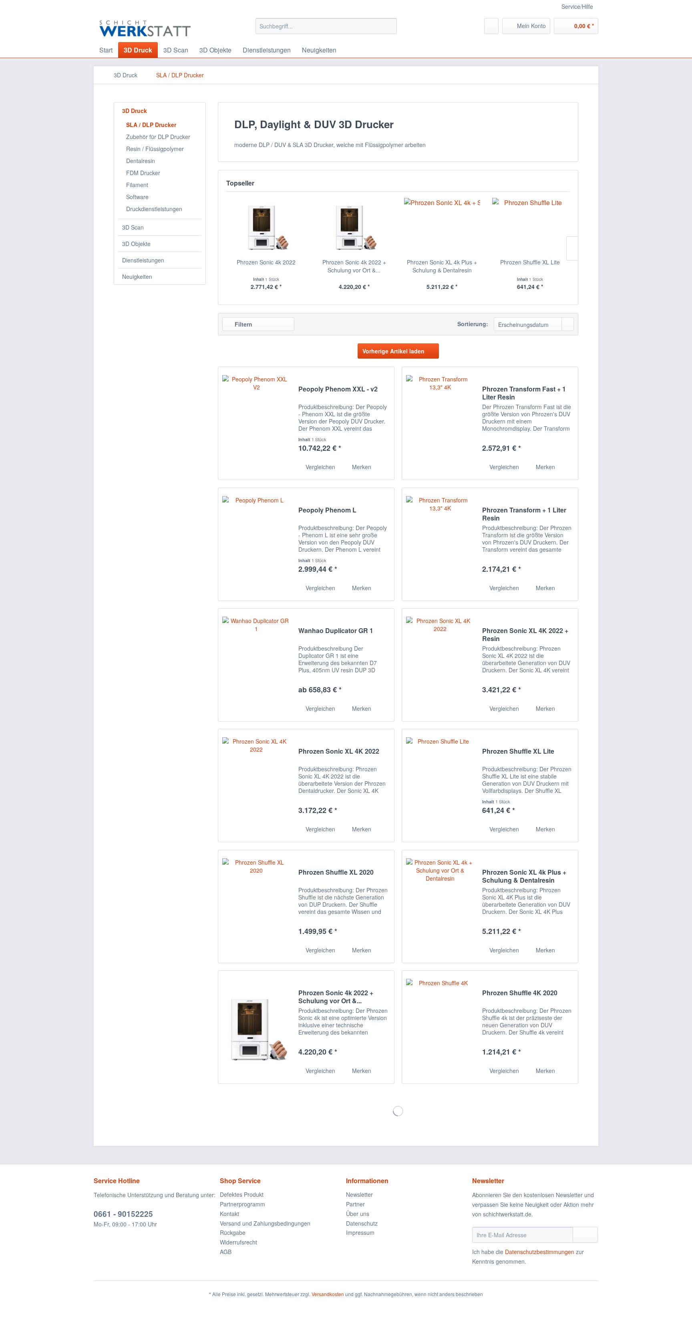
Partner (355, 1204)
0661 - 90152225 (123, 1213)
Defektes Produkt (242, 1194)
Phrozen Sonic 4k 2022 (266, 262)
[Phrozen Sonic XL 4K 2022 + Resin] (440, 665)
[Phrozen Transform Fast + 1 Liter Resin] (440, 423)
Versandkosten (328, 1294)
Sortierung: (472, 324)
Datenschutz (362, 1223)
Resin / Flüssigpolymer (155, 149)
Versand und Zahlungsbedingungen (265, 1223)
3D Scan (133, 227)
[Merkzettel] (491, 26)
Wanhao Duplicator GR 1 (335, 631)
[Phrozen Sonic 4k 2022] (266, 226)
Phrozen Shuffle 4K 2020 (519, 993)
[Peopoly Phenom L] (256, 544)
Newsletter (359, 1194)
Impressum (360, 1232)
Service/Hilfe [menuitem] (577, 6)
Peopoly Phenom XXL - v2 (338, 389)
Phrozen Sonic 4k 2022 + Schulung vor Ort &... (354, 266)
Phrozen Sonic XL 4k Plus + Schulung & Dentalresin (442, 266)
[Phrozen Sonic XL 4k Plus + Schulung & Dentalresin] (442, 226)
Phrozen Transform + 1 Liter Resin (524, 514)
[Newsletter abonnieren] (585, 1235)
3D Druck (134, 111)
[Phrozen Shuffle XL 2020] (256, 906)
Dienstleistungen (143, 260)
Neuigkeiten (137, 276)
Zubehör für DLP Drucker (158, 137)
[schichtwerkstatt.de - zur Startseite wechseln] (145, 28)
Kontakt (229, 1214)
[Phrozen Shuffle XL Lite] (530, 226)
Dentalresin (140, 161)
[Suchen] (389, 26)
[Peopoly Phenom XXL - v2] (256, 423)
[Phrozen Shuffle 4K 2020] (440, 1027)
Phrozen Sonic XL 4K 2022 (338, 751)
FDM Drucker (143, 173)
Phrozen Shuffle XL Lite (530, 262)
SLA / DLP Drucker (151, 125)
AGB (225, 1252)
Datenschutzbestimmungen (539, 1252)
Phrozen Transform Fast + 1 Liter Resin (524, 393)
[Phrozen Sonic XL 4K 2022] (256, 785)
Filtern (242, 324)
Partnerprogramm (242, 1204)
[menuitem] (326, 26)
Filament (137, 185)
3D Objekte (136, 244)
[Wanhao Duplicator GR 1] (256, 665)
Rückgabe (232, 1232)
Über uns (357, 1214)
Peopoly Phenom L (327, 510)
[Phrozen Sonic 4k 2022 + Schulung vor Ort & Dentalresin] (354, 226)
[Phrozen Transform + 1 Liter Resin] (440, 544)
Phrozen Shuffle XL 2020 (336, 872)
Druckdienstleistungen (154, 209)
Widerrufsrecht (238, 1242)
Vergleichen (319, 467)
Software (137, 197)
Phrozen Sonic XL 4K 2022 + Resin (525, 635)
